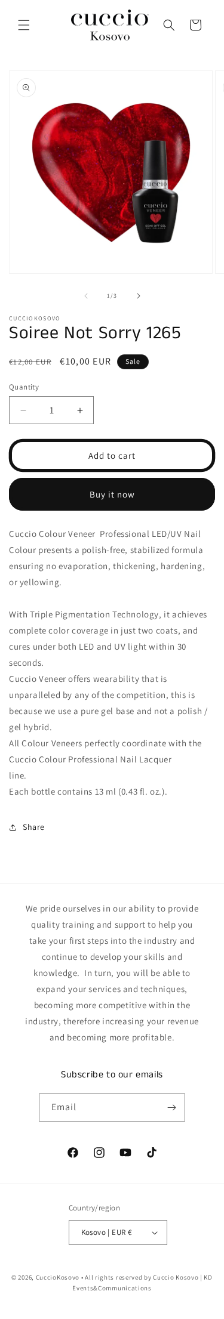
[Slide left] (86, 296)
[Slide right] (138, 296)
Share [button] (34, 826)
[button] (24, 25)
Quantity (24, 387)
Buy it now (112, 494)
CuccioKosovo (57, 1277)
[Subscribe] (171, 1107)
